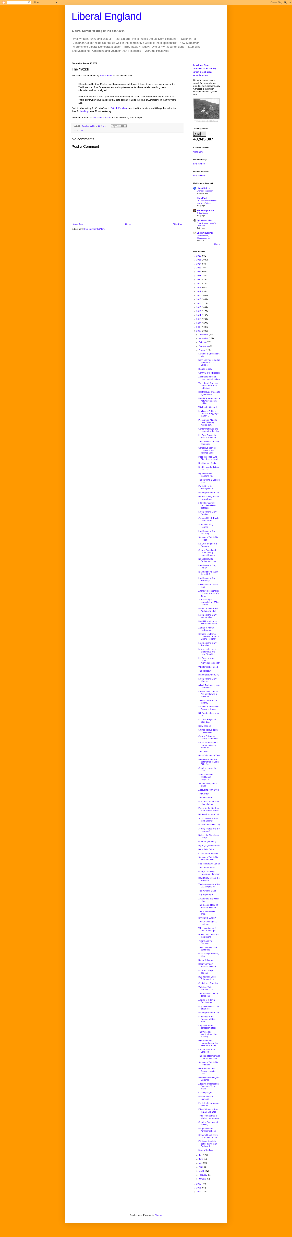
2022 (199, 271)
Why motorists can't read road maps (207, 929)
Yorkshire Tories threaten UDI (205, 988)
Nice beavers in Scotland (205, 1098)
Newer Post (77, 224)
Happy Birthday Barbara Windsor (207, 965)
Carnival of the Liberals (209, 373)
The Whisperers (205, 797)
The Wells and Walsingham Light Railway (207, 1034)
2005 (199, 1188)
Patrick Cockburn (119, 108)
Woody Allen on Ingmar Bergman (209, 1078)
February (203, 1175)
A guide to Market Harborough (206, 629)
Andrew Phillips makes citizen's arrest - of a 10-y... (208, 593)
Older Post (177, 224)
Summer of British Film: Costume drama (209, 708)
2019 (199, 283)
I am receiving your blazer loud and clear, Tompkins (207, 651)
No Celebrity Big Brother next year (207, 560)
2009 (199, 323)
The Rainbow (204, 671)
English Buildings (205, 233)
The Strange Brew (205, 210)
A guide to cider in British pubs (206, 1001)
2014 (199, 303)
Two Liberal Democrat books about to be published (208, 385)
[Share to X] (119, 126)
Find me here (199, 164)
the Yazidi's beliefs (102, 117)
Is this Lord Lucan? (207, 918)
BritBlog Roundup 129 (208, 1013)
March (202, 1171)
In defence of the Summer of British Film (207, 1019)
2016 (199, 295)
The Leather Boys (206, 867)
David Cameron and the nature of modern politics (209, 401)
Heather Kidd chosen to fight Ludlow (209, 393)
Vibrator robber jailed (208, 667)
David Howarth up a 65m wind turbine (207, 622)
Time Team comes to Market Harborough (208, 1117)
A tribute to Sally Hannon (205, 526)
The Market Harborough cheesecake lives (209, 1057)
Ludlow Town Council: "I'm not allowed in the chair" (208, 694)
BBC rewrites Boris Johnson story (207, 978)
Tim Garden (203, 794)
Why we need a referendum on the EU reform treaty (208, 1043)
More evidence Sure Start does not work (208, 458)
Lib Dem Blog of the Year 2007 (207, 720)
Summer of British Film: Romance (209, 1063)
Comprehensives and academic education (209, 430)
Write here (198, 152)
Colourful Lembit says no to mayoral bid (208, 1136)
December (204, 334)
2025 (199, 260)
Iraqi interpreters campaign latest (206, 1026)
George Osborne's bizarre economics (208, 737)
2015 (199, 299)
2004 (199, 1192)
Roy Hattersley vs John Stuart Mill (209, 1007)
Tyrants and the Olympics (205, 942)
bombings (85, 111)
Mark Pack (202, 198)
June (201, 1159)
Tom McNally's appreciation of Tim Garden (208, 602)
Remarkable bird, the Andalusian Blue (208, 609)
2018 (199, 287)
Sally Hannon (204, 726)
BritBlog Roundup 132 (208, 493)
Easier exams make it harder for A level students (208, 745)
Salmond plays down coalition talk (208, 731)
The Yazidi (203, 751)
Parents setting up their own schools (209, 497)
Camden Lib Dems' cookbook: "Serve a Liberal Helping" (208, 636)
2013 (199, 307)
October (202, 342)
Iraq (81, 130)
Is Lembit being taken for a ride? (208, 573)
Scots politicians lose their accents (208, 819)
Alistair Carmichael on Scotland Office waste (208, 1086)
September (204, 346)
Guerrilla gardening (207, 841)
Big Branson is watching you (205, 474)
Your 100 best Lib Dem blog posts (208, 443)
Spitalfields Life (204, 220)
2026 (199, 256)
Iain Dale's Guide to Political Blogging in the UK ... (208, 413)
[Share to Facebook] (122, 126)
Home (128, 224)
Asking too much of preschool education (209, 378)
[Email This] (113, 126)
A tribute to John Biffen (208, 790)
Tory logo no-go (205, 895)
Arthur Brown (202, 213)
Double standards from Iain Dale (208, 468)
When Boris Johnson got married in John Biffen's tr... (208, 762)
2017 (199, 291)
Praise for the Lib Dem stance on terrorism (208, 809)
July (201, 1155)
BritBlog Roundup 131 (208, 675)
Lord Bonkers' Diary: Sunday (207, 513)
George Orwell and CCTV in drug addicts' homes (207, 552)
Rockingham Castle (207, 463)
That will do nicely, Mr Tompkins (208, 994)
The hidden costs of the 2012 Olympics (209, 885)
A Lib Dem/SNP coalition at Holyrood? (205, 777)
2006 (199, 1184)
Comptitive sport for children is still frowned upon (207, 450)
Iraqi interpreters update (209, 864)
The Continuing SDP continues (207, 948)
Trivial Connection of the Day (207, 701)
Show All (217, 244)
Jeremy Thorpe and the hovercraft (209, 830)
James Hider (106, 75)
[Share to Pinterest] (125, 126)
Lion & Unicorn (204, 188)
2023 (199, 268)
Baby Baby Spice (206, 849)
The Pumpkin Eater (207, 891)
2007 (199, 331)
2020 (199, 279)
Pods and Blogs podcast (205, 971)
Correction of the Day (208, 853)
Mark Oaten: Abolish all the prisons (209, 935)
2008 (199, 327)
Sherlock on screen (205, 191)
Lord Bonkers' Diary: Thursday (207, 579)
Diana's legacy (205, 369)
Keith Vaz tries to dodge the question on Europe (209, 362)
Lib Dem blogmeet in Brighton (207, 545)
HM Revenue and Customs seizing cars (207, 1071)
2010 (199, 319)
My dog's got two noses (209, 845)
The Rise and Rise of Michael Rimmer (208, 906)
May (201, 1163)
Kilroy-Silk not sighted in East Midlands (208, 1110)
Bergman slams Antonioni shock (207, 1129)
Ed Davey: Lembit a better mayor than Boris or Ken (207, 1143)
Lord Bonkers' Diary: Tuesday (207, 644)
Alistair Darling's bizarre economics (209, 686)
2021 (199, 276)
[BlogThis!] (116, 126)
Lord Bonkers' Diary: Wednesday (207, 616)
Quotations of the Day (208, 983)
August (202, 350)
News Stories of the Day (209, 825)
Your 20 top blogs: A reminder (207, 923)
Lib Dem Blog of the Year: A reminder (207, 436)
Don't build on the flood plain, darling (209, 803)
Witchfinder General (207, 407)
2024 (199, 264)
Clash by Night (205, 1092)
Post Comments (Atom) (94, 229)
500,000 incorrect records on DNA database (206, 505)
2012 (199, 311)
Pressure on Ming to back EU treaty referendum (207, 422)
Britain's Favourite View (209, 755)
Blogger (158, 1215)
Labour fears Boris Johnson (206, 1050)
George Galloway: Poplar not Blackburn (209, 873)
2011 (199, 315)
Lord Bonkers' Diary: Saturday (207, 532)
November (204, 338)
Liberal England (106, 16)
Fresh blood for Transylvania (205, 487)
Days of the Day (205, 1150)
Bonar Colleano (205, 960)
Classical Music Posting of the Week (209, 519)
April (201, 1167)
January (203, 1179)
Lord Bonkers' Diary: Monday (207, 680)
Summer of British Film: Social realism (209, 858)
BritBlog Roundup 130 (208, 814)
